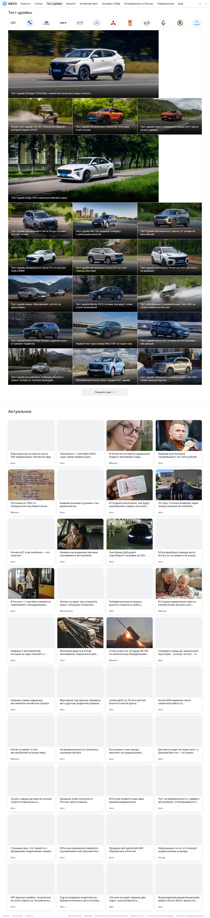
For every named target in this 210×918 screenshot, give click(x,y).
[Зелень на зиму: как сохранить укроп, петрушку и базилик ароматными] (80, 591)
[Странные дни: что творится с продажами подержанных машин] (31, 837)
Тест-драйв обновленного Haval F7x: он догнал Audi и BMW (38, 269)
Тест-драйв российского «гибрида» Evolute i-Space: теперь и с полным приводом (37, 379)
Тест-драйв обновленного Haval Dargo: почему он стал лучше (38, 233)
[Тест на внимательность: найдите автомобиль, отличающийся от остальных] (179, 788)
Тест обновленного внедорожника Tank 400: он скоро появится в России (168, 306)
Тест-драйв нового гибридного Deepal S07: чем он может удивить (170, 128)
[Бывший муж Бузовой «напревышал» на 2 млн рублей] (179, 443)
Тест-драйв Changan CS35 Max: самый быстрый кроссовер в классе (51, 93)
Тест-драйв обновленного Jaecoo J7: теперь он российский (168, 233)
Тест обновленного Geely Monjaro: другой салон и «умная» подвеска (39, 342)
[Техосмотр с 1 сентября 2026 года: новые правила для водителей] (80, 443)
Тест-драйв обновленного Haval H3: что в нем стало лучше (102, 128)
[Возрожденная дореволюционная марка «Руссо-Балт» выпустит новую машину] (179, 887)
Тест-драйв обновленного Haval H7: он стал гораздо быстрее (101, 269)
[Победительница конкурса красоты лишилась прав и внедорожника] (130, 591)
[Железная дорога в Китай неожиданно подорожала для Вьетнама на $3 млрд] (80, 640)
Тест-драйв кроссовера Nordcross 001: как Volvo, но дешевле (169, 269)
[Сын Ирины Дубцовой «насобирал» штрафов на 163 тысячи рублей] (130, 542)
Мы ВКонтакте (74, 916)
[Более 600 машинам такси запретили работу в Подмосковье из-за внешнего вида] (179, 690)
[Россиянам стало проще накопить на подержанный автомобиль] (130, 739)
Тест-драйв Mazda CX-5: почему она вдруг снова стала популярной (104, 306)
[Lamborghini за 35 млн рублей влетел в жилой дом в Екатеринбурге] (130, 690)
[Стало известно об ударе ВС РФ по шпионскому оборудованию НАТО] (130, 640)
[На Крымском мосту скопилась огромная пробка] (80, 739)
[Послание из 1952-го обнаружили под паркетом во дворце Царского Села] (31, 492)
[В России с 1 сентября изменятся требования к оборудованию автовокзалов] (31, 591)
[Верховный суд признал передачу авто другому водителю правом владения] (80, 690)
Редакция (88, 916)
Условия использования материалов (111, 916)
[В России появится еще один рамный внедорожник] (130, 788)
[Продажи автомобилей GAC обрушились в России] (130, 837)
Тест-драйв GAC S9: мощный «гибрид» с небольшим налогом (98, 233)
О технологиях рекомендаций (160, 916)
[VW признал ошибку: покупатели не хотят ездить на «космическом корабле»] (31, 887)
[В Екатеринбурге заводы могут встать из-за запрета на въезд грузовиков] (179, 542)
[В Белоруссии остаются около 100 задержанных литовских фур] (31, 443)
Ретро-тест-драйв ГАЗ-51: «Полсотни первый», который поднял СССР (38, 128)
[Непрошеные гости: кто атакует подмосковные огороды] (179, 837)
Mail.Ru (6, 916)
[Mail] (4, 3)
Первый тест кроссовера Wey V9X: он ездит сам (104, 343)
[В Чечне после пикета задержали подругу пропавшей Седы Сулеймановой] (130, 443)
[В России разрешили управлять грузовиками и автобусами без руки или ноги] (80, 837)
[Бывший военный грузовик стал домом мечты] (80, 492)
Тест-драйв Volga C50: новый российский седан (39, 197)
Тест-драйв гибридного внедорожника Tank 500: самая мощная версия (169, 379)
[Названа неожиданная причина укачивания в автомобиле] (80, 542)
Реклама (29, 916)
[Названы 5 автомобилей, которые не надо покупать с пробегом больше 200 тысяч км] (31, 640)
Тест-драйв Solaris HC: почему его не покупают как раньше (168, 342)
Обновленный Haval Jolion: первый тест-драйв (103, 380)
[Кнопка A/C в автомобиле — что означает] (31, 542)
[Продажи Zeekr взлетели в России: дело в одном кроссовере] (80, 788)
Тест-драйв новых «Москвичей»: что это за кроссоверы (36, 306)
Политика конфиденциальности (190, 916)
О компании (17, 916)
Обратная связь (137, 916)
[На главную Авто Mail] (12, 3)
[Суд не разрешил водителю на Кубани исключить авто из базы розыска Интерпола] (80, 887)
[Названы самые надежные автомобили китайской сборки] (31, 690)
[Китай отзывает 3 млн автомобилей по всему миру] (31, 739)
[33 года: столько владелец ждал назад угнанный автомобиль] (179, 492)
